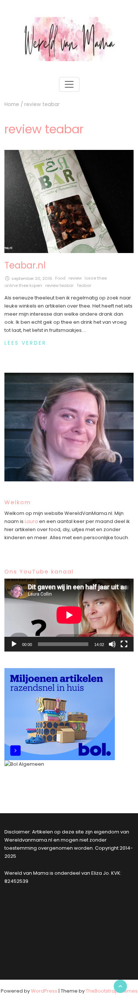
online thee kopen (23, 285)
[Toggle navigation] (69, 84)
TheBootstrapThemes (112, 990)
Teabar (84, 285)
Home (11, 104)
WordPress (44, 990)
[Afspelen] (14, 644)
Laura (31, 521)
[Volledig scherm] (124, 644)
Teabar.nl (25, 265)
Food (60, 278)
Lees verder (25, 343)
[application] (69, 615)
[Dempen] (112, 644)
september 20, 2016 (31, 278)
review (75, 278)
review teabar (59, 285)
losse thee (96, 278)
